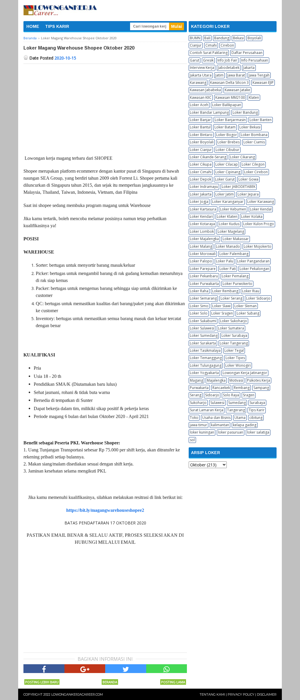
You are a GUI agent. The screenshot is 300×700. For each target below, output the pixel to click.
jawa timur (198, 424)
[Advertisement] (105, 108)
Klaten (254, 97)
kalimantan (220, 424)
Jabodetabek (228, 67)
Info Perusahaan (254, 60)
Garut (194, 60)
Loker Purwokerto (237, 283)
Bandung (221, 37)
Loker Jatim (224, 194)
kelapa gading (244, 424)
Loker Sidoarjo (258, 298)
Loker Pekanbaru (204, 275)
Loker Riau (250, 290)
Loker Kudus (229, 223)
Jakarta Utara (201, 75)
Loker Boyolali (202, 142)
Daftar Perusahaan (246, 52)
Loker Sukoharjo (233, 320)
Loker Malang (201, 246)
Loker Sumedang (204, 335)
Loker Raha (199, 290)
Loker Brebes (228, 142)
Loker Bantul (200, 127)
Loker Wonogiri (238, 365)
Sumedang (237, 402)
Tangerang (236, 409)
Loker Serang (231, 298)
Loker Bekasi (249, 127)
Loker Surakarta (203, 343)
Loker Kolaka (251, 216)
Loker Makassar (236, 238)
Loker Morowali (203, 253)
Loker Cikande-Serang (208, 156)
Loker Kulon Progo (258, 223)
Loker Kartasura (203, 209)
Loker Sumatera (231, 328)
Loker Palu (224, 261)
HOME (32, 26)
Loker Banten (261, 119)
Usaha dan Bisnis (216, 417)
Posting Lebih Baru (42, 682)
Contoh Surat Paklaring (209, 52)
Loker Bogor (226, 134)
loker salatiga (258, 432)
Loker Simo (199, 305)
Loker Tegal (234, 350)
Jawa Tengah (259, 75)
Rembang (242, 387)
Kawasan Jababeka (205, 89)
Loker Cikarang (242, 156)
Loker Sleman (245, 305)
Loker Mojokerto (257, 246)
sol (192, 439)
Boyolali (254, 37)
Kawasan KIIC (201, 97)
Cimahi (211, 45)
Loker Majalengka (204, 238)
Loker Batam (225, 127)
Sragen (248, 395)
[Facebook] (43, 668)
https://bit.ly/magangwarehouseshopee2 (105, 510)
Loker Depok (200, 179)
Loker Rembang (225, 290)
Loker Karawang (260, 201)
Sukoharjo (198, 402)
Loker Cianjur (201, 149)
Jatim (219, 75)
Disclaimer (267, 694)
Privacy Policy (241, 694)
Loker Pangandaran (253, 261)
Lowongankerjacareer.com (77, 694)
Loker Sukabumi (203, 320)
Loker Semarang (203, 298)
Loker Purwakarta (204, 283)
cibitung (255, 417)
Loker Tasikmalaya (205, 350)
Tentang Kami (212, 694)
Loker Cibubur (227, 149)
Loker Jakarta (201, 194)
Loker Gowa (248, 179)
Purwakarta (199, 387)
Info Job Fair (227, 60)
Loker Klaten (227, 216)
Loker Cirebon (256, 171)
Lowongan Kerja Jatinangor (245, 372)
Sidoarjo (212, 395)
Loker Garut (225, 179)
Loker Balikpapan (226, 104)
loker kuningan (202, 432)
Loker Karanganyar (227, 201)
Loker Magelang (231, 231)
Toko (194, 417)
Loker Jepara (248, 194)
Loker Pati (227, 268)
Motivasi (236, 380)
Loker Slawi (221, 305)
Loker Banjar (200, 119)
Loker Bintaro (201, 134)
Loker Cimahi (201, 171)
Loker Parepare (203, 268)
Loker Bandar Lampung (209, 112)
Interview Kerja (202, 67)
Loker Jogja (199, 201)
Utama (240, 417)
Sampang (261, 387)
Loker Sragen (222, 313)
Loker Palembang (233, 253)
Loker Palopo (201, 261)
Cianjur (196, 45)
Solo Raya (231, 395)
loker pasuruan (230, 432)
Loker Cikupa (201, 164)
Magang (196, 380)
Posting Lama (173, 682)
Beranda (110, 682)
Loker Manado (228, 246)
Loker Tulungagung (205, 365)
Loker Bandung (245, 112)
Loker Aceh (199, 104)
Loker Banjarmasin (230, 119)
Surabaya (257, 402)
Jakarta (249, 67)
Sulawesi (217, 402)
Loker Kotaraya (202, 223)
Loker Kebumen (233, 209)
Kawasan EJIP (263, 82)
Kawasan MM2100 (230, 97)
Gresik (208, 60)
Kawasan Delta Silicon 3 (229, 82)
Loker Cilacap (226, 164)
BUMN (195, 37)
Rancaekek (221, 387)
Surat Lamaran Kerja (206, 409)
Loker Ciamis (254, 142)
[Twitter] (125, 668)
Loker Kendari (201, 216)
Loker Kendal (261, 209)
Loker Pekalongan (254, 268)
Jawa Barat (236, 75)
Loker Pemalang (235, 275)
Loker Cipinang (227, 171)
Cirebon (227, 45)
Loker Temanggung (206, 357)
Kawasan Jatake (237, 89)
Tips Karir (257, 409)
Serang (195, 395)
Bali (207, 37)
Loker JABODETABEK (238, 186)
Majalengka (216, 380)
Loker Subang (248, 313)
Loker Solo (198, 313)
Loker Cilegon (253, 164)
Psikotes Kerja (258, 380)
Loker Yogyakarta (204, 372)
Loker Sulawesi (202, 328)
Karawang (198, 82)
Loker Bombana (254, 134)
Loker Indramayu (204, 186)
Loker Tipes (235, 357)
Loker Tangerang (234, 343)
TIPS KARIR (57, 26)
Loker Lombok (202, 231)
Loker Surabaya (234, 335)
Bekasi (238, 37)
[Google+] (84, 668)
